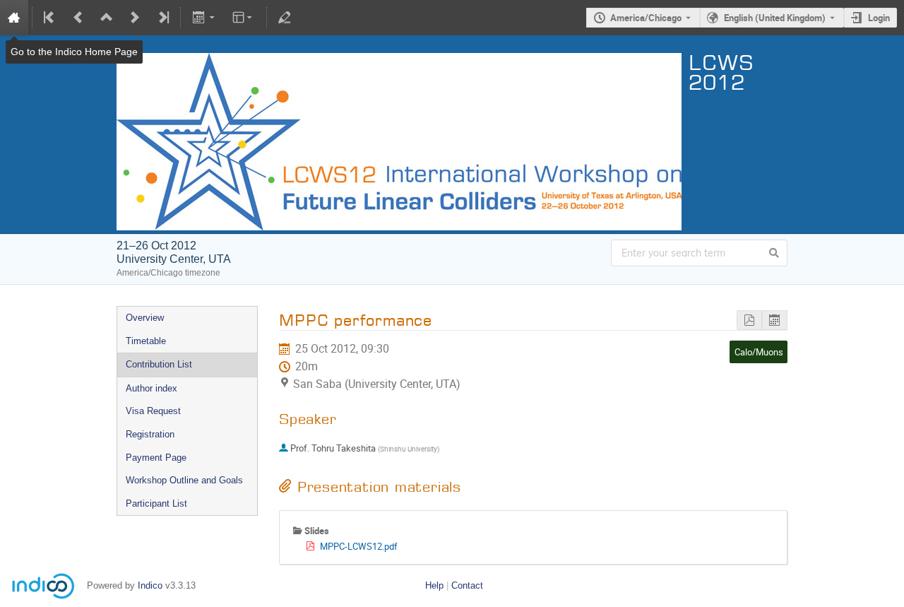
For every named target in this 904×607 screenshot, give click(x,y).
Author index (151, 388)
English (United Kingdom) (775, 17)
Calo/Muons (758, 352)
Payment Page (156, 457)
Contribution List (159, 364)
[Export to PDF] (749, 320)
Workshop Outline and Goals (184, 480)
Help (434, 585)
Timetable (146, 341)
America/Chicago (646, 17)
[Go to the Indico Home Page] (14, 17)
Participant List (156, 503)
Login (879, 17)
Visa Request (153, 411)
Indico (150, 585)
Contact (467, 585)
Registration (150, 434)
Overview (145, 317)
